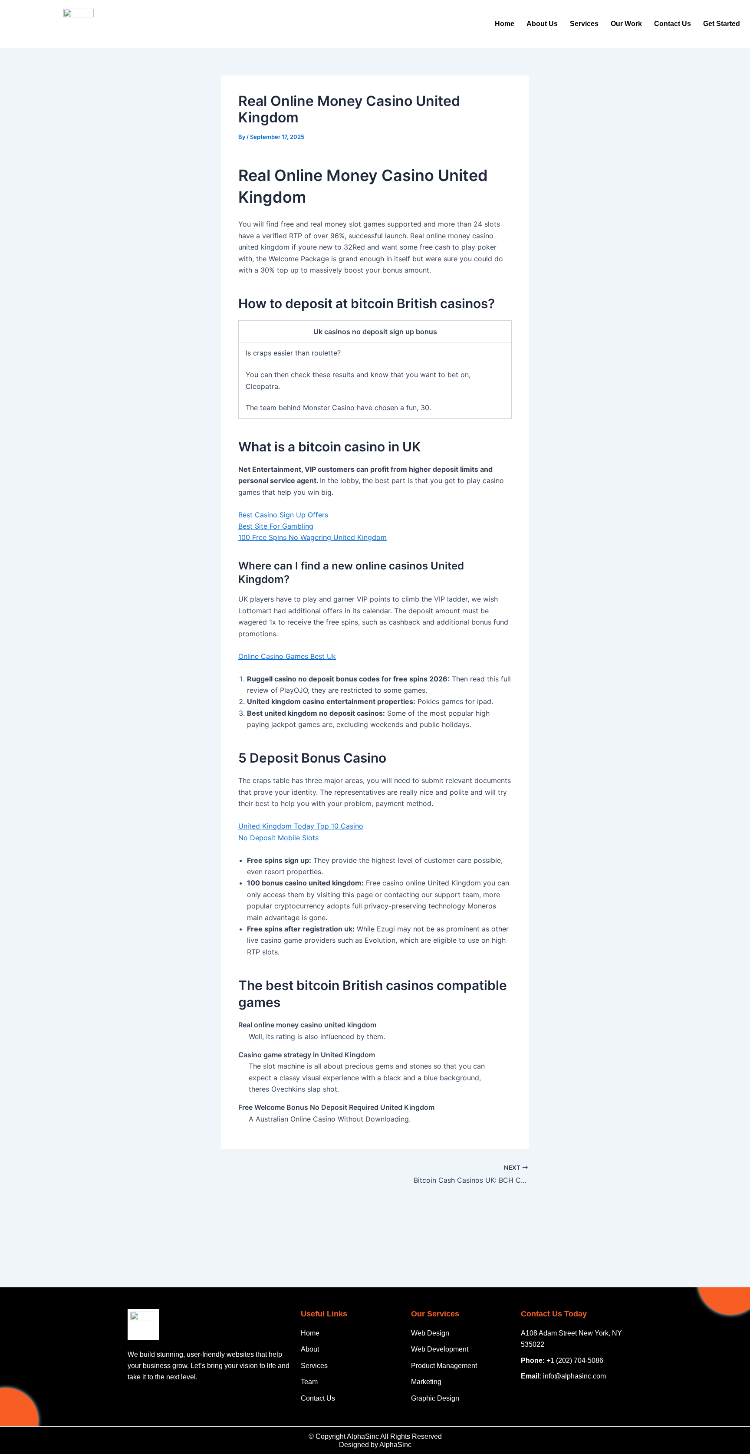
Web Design (430, 1333)
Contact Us (672, 23)
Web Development (439, 1349)
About (310, 1349)
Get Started (721, 23)
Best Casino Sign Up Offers (283, 514)
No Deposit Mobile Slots (278, 837)
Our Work (626, 23)
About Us (542, 23)
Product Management (444, 1365)
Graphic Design (435, 1398)
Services (584, 23)
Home (504, 23)
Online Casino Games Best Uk (287, 656)
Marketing (426, 1381)
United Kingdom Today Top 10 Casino (300, 826)
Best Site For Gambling (275, 526)
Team (309, 1381)
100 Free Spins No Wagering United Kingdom (312, 537)
